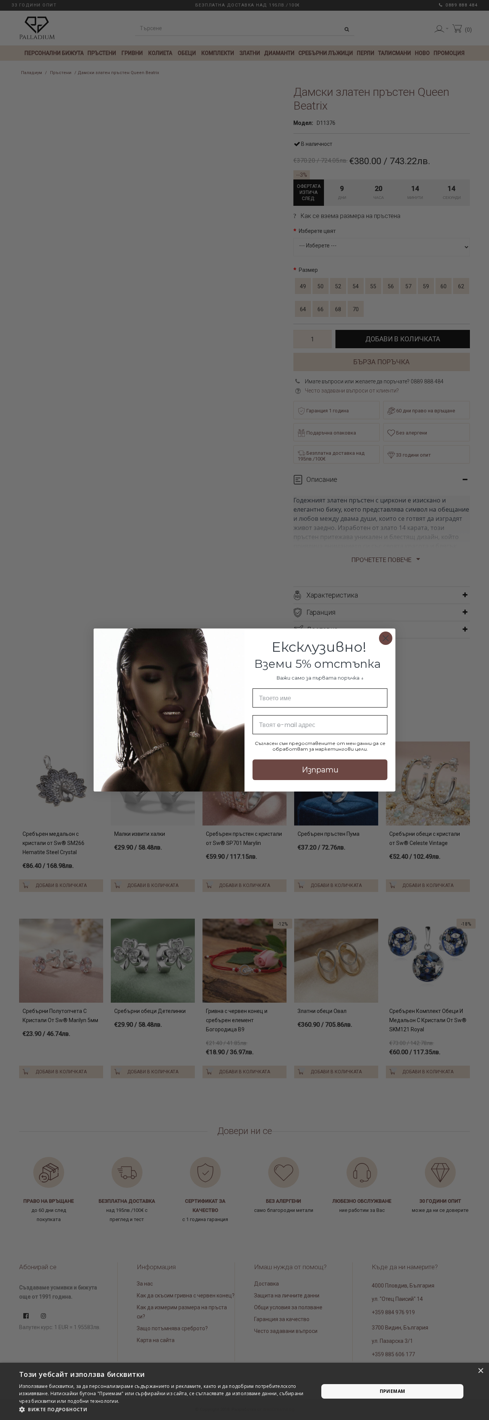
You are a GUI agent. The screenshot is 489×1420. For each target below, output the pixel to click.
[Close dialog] (385, 638)
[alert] (244, 1391)
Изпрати (320, 769)
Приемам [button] (392, 1391)
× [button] (480, 1371)
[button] (164, 1409)
